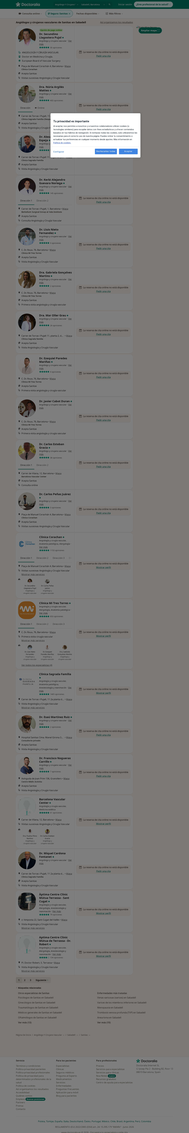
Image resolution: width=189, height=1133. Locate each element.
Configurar (58, 152)
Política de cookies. (62, 143)
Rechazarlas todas (105, 151)
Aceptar (128, 151)
